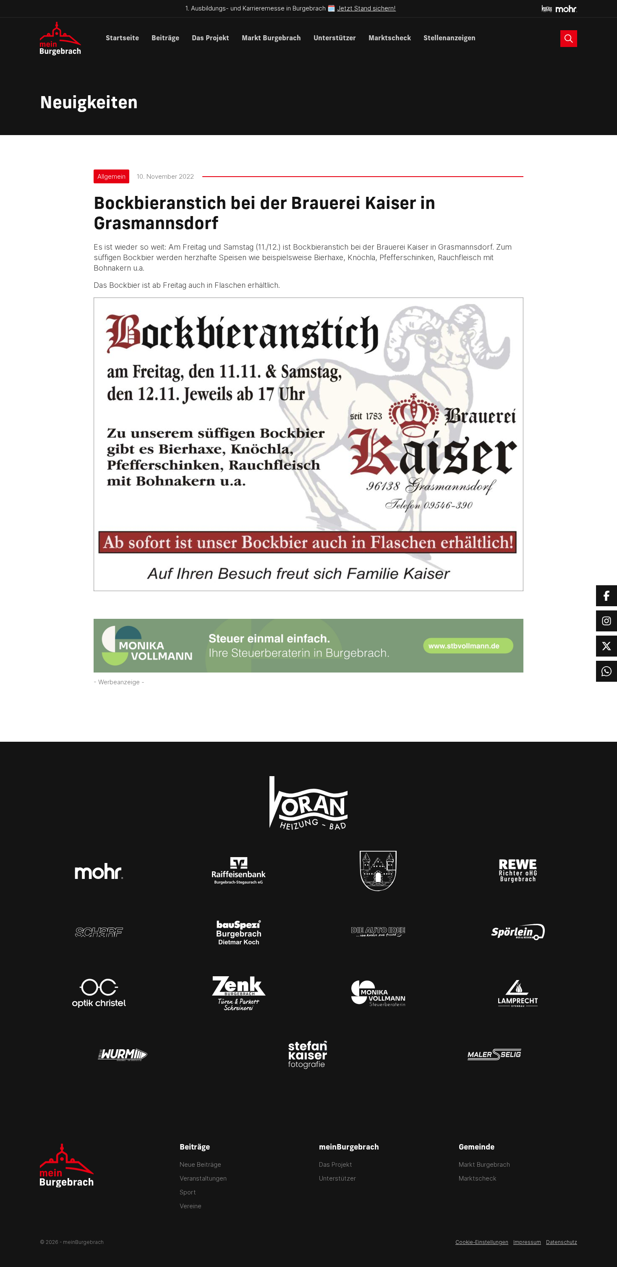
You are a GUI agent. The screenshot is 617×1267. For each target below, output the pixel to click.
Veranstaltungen (203, 1178)
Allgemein (111, 176)
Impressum (527, 1242)
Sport (188, 1192)
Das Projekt (210, 38)
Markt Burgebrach (271, 38)
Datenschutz (561, 1242)
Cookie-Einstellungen (481, 1242)
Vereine (190, 1206)
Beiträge (165, 38)
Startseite (122, 38)
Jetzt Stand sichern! (366, 8)
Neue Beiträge (200, 1164)
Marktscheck (390, 38)
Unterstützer (335, 38)
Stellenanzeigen (450, 38)
